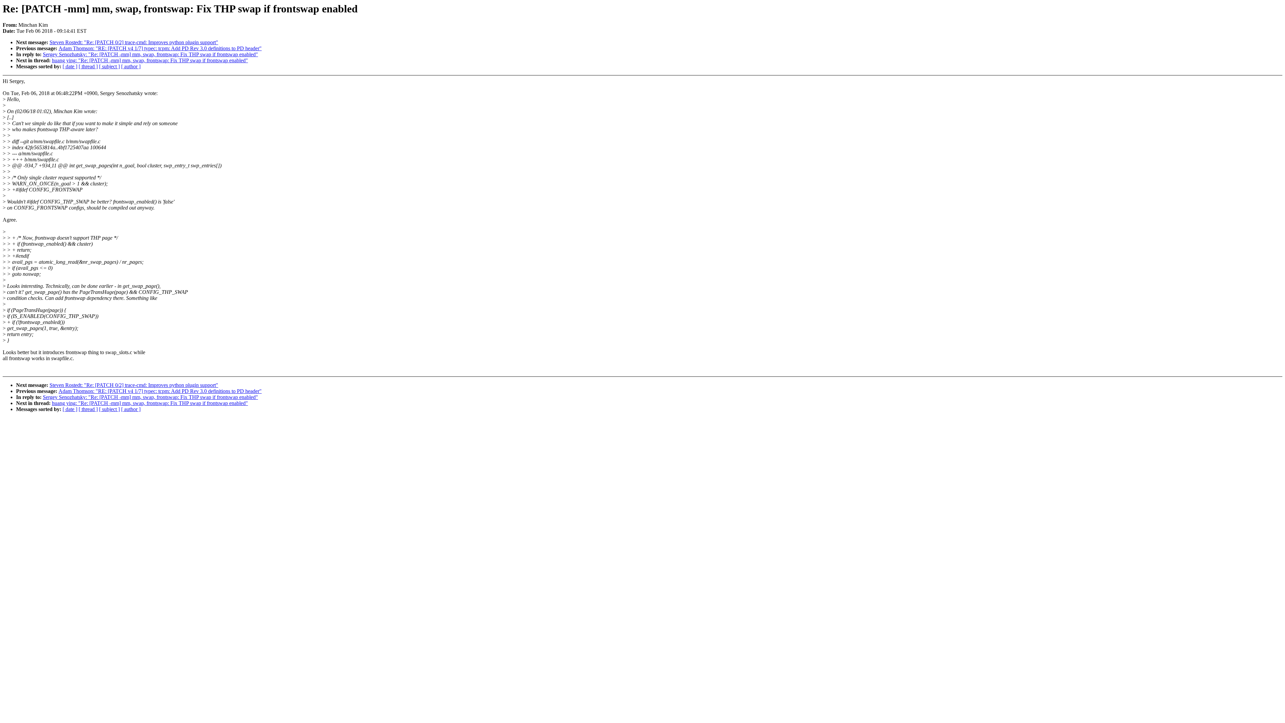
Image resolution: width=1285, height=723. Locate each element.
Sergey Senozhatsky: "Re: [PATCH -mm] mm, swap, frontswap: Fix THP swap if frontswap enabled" (150, 54)
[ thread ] (88, 66)
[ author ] (131, 66)
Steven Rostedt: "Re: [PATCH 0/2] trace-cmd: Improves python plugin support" (134, 42)
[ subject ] (109, 66)
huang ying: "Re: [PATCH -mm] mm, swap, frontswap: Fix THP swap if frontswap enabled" (150, 60)
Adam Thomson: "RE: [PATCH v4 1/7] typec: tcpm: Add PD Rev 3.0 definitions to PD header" (160, 48)
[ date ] (70, 66)
